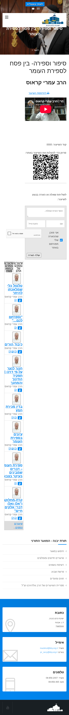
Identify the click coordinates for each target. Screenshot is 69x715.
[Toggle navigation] (6, 17)
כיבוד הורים (13, 344)
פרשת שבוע (57, 571)
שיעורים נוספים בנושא (8, 266)
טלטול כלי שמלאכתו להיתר (14, 289)
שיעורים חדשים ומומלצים (50, 558)
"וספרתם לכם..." (15, 318)
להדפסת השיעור (38, 93)
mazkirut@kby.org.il (49, 648)
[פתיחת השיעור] (15, 300)
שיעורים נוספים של (18, 266)
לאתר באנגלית (35, 4)
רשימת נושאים (56, 564)
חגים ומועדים (57, 578)
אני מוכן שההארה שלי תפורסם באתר (53, 240)
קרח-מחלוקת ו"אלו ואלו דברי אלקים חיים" (12, 505)
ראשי (36, 50)
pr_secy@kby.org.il (48, 652)
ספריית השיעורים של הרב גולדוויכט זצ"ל (43, 585)
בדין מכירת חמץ (14, 408)
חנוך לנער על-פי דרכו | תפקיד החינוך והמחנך (13, 376)
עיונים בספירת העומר (16, 437)
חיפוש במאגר (57, 551)
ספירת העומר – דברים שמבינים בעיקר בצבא (12, 470)
